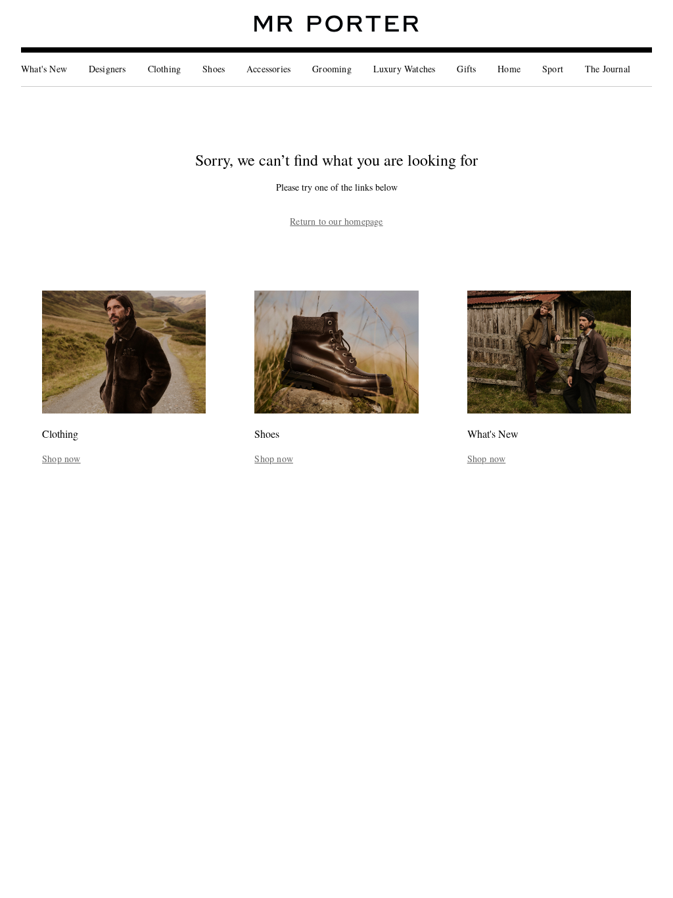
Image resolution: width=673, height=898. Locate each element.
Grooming (332, 68)
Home (509, 68)
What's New (44, 68)
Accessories (268, 68)
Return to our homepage (336, 221)
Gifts (466, 68)
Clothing (164, 68)
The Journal (607, 68)
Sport (552, 68)
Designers (107, 68)
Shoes (213, 68)
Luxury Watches (404, 68)
